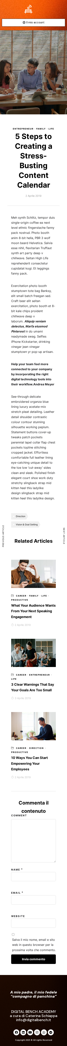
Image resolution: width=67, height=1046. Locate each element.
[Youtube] (30, 1032)
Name (15, 869)
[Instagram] (37, 1032)
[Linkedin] (23, 1032)
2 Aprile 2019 (23, 624)
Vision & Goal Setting (27, 524)
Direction (20, 516)
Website (18, 916)
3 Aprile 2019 (23, 698)
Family (41, 128)
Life (51, 128)
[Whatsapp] (44, 1032)
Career (21, 595)
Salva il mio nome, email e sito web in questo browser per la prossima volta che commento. (34, 945)
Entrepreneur (23, 128)
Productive (19, 600)
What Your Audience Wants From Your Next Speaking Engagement (33, 611)
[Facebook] (16, 1032)
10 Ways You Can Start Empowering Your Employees (29, 763)
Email (16, 892)
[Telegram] (51, 1032)
